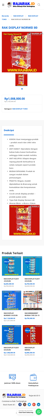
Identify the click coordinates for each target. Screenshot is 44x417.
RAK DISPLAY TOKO (20, 109)
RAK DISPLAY (18, 16)
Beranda (5, 16)
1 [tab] (22, 88)
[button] (42, 33)
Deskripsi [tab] (9, 130)
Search (39, 4)
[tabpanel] (22, 80)
